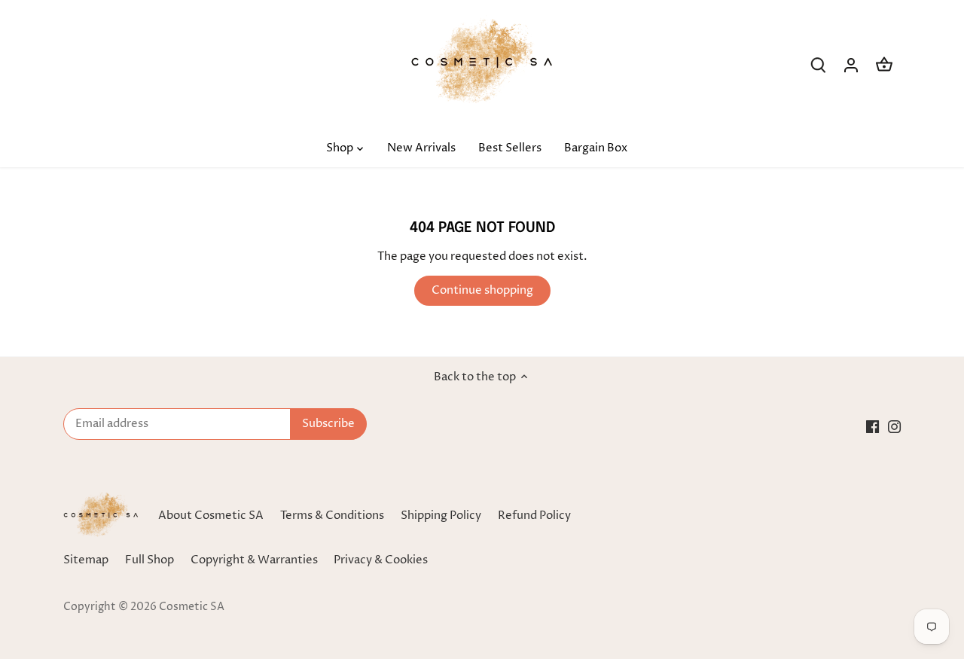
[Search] (817, 65)
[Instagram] (894, 426)
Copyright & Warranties (254, 560)
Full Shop (149, 560)
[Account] (851, 65)
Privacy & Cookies (381, 560)
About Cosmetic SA (211, 515)
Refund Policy (534, 515)
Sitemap (85, 560)
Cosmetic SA (191, 607)
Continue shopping (482, 290)
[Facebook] (872, 426)
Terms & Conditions (332, 515)
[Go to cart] (884, 65)
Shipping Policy (441, 515)
